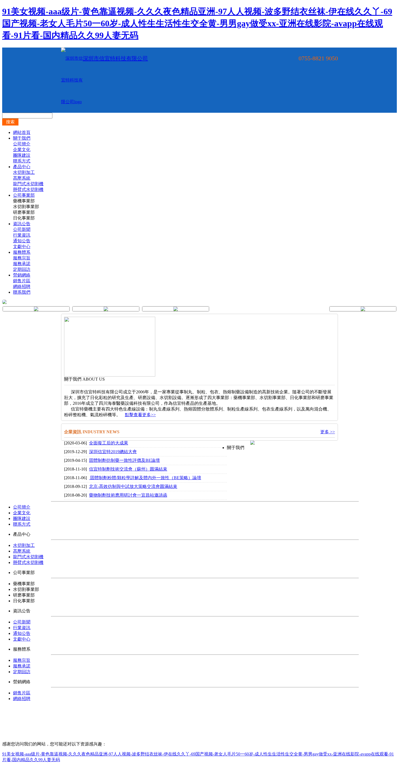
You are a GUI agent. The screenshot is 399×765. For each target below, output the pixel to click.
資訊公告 (21, 223)
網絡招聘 (21, 286)
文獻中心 (21, 246)
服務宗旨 (21, 258)
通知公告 (21, 241)
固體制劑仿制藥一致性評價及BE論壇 (124, 460)
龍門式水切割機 (28, 183)
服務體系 (21, 252)
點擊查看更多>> (140, 414)
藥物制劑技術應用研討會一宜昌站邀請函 (128, 495)
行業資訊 (21, 235)
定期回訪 (21, 269)
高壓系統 (21, 178)
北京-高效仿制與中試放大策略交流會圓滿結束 (133, 486)
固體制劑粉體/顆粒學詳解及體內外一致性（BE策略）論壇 (145, 477)
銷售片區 (21, 280)
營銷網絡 (21, 275)
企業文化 (21, 149)
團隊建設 (21, 155)
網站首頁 (21, 132)
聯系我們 (21, 292)
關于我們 (21, 138)
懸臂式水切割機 (28, 189)
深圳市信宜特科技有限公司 (115, 58)
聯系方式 (21, 161)
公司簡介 (21, 144)
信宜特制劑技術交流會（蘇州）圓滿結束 (128, 469)
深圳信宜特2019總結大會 (113, 451)
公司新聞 (21, 229)
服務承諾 (21, 263)
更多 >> (327, 431)
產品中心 (21, 166)
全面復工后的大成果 (108, 443)
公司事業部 (24, 195)
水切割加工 (24, 172)
